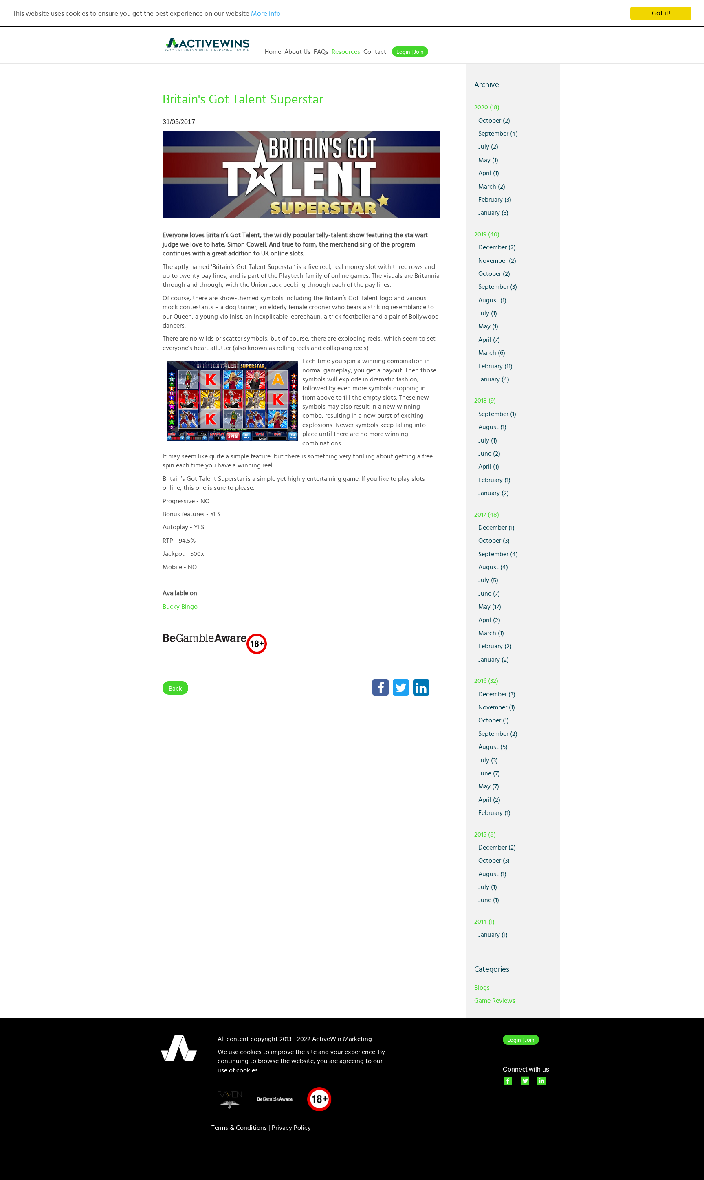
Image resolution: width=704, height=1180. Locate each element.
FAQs (321, 51)
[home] (207, 44)
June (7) (489, 593)
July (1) (487, 313)
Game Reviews (494, 1000)
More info (266, 13)
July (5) (488, 580)
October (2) (494, 120)
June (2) (489, 453)
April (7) (489, 340)
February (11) (495, 366)
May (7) (488, 786)
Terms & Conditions (239, 1128)
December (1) (496, 527)
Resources (346, 51)
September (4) (498, 133)
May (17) (489, 606)
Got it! (661, 13)
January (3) (493, 212)
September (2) (497, 734)
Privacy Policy (291, 1128)
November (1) (496, 707)
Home (273, 51)
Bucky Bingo (180, 606)
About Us (297, 51)
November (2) (497, 261)
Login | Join (410, 52)
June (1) (488, 900)
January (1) (493, 934)
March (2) (491, 186)
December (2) (497, 247)
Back (175, 688)
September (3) (497, 287)
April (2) (489, 620)
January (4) (493, 379)
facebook (507, 1080)
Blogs (482, 987)
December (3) (496, 694)
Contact (374, 51)
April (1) (488, 173)
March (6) (491, 353)
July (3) (488, 760)
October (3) (494, 540)
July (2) (488, 146)
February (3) (494, 199)
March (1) (491, 633)
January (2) (493, 493)
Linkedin (541, 1080)
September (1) (497, 414)
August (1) (492, 300)
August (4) (493, 567)
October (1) (493, 720)
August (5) (493, 747)
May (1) (488, 160)
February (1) (494, 480)
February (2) (495, 646)
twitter (524, 1080)
